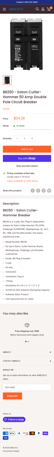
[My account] (42, 9)
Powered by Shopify (11, 451)
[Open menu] (4, 9)
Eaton (6, 109)
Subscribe (12, 395)
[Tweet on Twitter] (44, 191)
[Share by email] (49, 191)
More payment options (27, 165)
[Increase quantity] (32, 138)
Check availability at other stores (22, 181)
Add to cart (27, 149)
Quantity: (7, 138)
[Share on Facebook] (33, 191)
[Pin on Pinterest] (38, 191)
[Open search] (37, 9)
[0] (49, 9)
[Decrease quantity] (17, 138)
